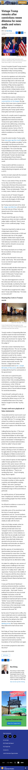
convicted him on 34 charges (10, 101)
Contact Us (5, 750)
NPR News (5, 655)
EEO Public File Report (8, 743)
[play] (2, 768)
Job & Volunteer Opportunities (10, 753)
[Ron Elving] (5, 669)
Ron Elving (9, 31)
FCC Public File (6, 746)
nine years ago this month (13, 140)
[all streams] (26, 768)
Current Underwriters (14, 719)
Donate (23, 2)
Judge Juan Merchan (10, 207)
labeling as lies (6, 623)
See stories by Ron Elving (17, 682)
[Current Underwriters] (14, 703)
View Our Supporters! (14, 723)
